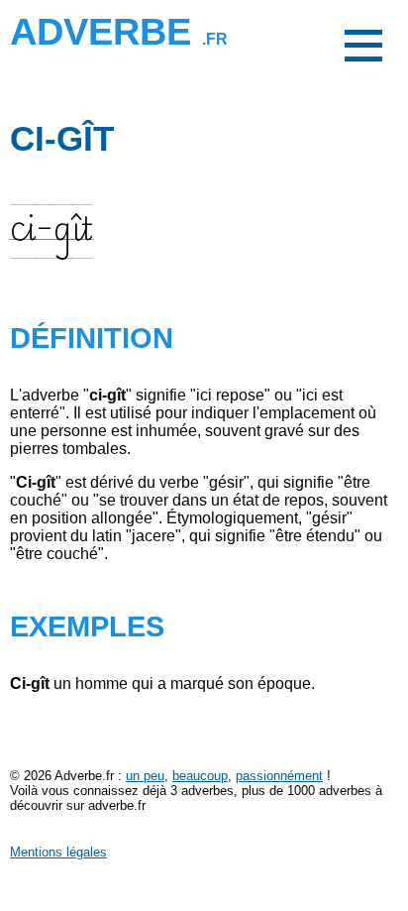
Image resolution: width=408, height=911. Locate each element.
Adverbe (119, 31)
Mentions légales (58, 852)
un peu (145, 775)
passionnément (279, 775)
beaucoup (200, 775)
